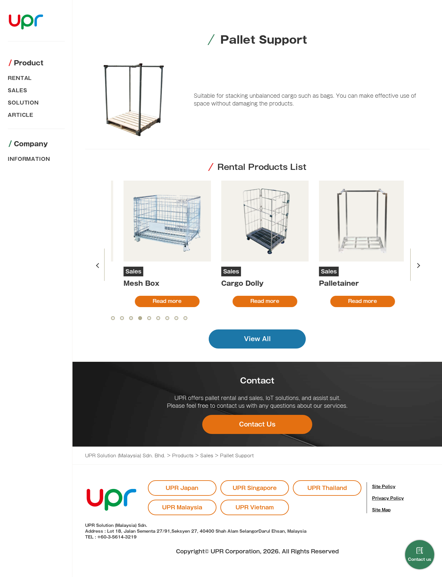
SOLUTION (23, 102)
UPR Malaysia (182, 507)
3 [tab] (131, 318)
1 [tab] (113, 318)
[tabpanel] (160, 244)
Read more (159, 301)
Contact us (419, 559)
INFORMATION (29, 159)
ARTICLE (20, 115)
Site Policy (383, 486)
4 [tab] (140, 318)
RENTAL (20, 78)
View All (257, 339)
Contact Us (257, 424)
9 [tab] (185, 318)
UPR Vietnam (255, 507)
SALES (17, 90)
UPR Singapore (255, 488)
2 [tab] (122, 318)
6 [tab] (158, 318)
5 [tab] (149, 318)
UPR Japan (182, 488)
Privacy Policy (388, 498)
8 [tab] (176, 318)
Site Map (381, 510)
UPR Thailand (327, 488)
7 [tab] (167, 318)
